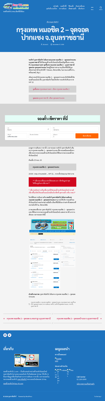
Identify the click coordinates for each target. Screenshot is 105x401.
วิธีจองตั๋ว (71, 6)
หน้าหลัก (55, 6)
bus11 (46, 44)
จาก (8, 128)
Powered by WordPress (25, 396)
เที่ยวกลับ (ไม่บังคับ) (34, 134)
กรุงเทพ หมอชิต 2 (36, 302)
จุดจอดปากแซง (38, 304)
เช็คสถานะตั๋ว (72, 9)
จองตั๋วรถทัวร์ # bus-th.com (13, 383)
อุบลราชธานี (34, 306)
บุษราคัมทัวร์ (22, 379)
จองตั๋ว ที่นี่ (63, 6)
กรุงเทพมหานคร (65, 302)
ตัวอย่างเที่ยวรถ (80, 6)
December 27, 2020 (58, 44)
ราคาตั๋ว (71, 304)
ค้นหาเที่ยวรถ (87, 136)
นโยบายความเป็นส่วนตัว (85, 384)
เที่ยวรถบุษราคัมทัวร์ (52, 22)
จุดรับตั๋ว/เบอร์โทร (51, 9)
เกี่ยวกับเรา (81, 9)
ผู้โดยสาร (55, 134)
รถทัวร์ (52, 304)
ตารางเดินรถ (62, 9)
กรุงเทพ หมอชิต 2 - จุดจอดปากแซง (50, 302)
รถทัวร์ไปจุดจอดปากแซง (61, 304)
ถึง (53, 128)
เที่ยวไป (9, 134)
